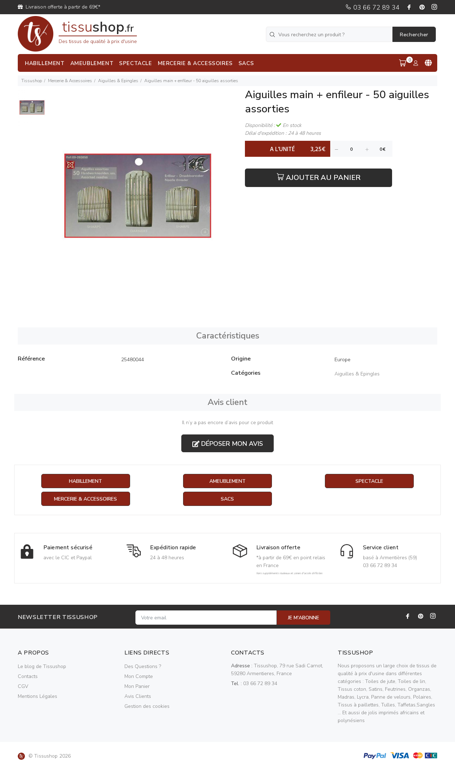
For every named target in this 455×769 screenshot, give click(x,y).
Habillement (85, 481)
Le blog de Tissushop (42, 666)
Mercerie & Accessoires (70, 81)
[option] (32, 111)
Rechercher (414, 34)
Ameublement (227, 481)
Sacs (227, 499)
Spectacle (369, 481)
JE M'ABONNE (303, 617)
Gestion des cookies (147, 706)
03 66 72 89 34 (376, 7)
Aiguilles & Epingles (118, 81)
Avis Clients (137, 696)
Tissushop (31, 81)
